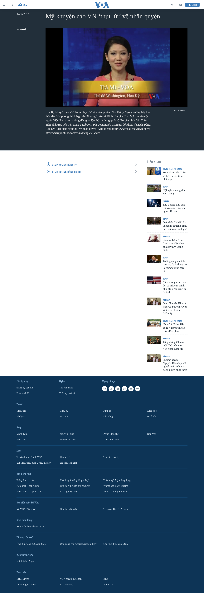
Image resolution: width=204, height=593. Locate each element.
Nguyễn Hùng (67, 434)
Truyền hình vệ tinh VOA (29, 457)
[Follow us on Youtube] (117, 388)
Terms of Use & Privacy (115, 509)
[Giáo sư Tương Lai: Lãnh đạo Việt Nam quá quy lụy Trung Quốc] (154, 238)
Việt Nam (22, 5)
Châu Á (64, 410)
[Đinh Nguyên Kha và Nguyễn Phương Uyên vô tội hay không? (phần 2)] (154, 301)
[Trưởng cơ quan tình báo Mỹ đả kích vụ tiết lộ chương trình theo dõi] (154, 259)
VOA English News (26, 584)
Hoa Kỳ (165, 186)
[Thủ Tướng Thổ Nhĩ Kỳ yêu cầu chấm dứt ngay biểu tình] (154, 203)
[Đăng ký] (137, 388)
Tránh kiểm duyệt (25, 561)
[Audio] (172, 4)
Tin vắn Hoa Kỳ (111, 457)
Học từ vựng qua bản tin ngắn (75, 486)
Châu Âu (166, 201)
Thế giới (21, 416)
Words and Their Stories (115, 486)
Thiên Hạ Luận (111, 439)
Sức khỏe (151, 416)
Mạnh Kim (22, 434)
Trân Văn (151, 434)
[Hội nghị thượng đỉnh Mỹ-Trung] (154, 188)
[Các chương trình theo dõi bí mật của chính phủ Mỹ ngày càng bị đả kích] (154, 280)
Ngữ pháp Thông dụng (28, 486)
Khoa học (152, 410)
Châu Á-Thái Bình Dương (172, 169)
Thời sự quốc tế (67, 393)
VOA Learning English (115, 491)
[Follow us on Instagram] (124, 388)
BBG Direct (23, 578)
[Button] (21, 30)
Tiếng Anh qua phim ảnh (29, 491)
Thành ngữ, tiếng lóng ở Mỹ (74, 480)
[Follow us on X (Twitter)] (111, 388)
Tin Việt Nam (66, 387)
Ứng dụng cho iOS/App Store (31, 543)
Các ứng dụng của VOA (115, 543)
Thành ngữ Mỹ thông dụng (117, 480)
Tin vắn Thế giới (68, 462)
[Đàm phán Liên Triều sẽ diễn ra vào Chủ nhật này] (154, 171)
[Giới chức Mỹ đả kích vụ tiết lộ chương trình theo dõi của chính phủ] (154, 221)
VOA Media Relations (71, 578)
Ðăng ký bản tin (25, 387)
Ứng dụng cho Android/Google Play (78, 543)
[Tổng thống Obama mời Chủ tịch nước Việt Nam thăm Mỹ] (154, 340)
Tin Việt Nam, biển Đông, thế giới (34, 462)
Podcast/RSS (23, 393)
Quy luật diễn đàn (69, 509)
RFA (105, 578)
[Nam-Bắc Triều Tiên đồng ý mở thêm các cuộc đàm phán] (154, 323)
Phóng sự (64, 457)
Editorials (108, 584)
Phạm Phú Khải (111, 434)
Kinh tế (107, 410)
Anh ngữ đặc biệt (68, 491)
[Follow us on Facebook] (104, 388)
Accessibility (66, 584)
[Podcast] (131, 388)
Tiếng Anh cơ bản (26, 480)
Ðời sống (108, 416)
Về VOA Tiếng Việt (27, 509)
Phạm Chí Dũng (68, 439)
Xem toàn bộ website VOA (30, 526)
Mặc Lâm (21, 439)
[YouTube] (180, 4)
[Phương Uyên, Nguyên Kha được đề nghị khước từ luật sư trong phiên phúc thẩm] (154, 358)
